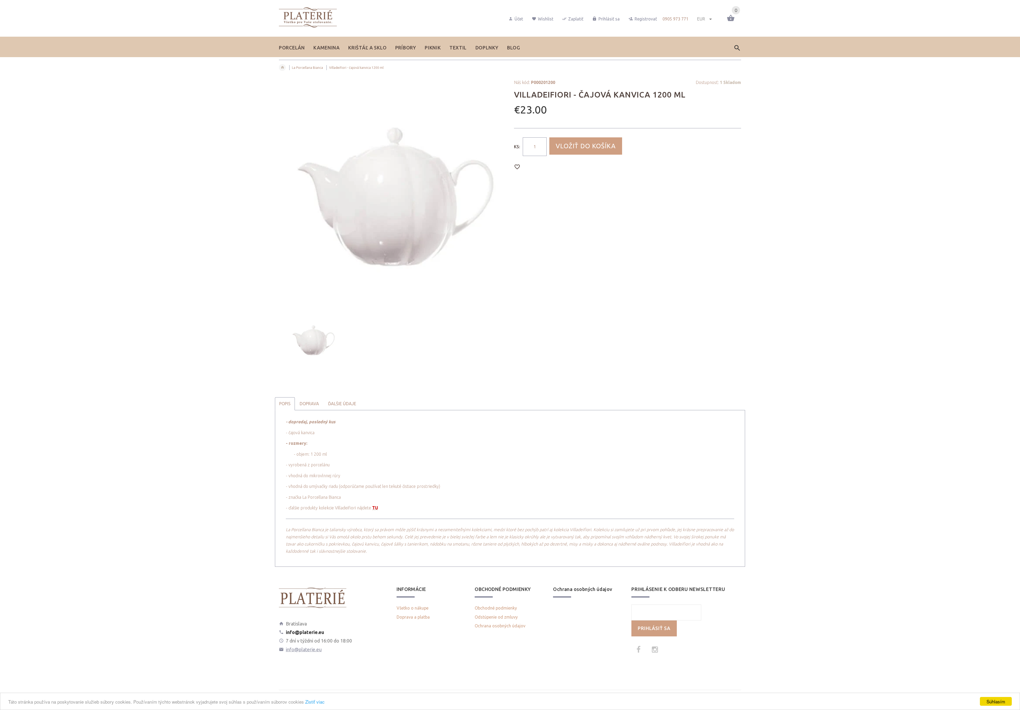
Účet (519, 18)
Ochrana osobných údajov (500, 625)
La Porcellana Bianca (307, 67)
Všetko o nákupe (412, 608)
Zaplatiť (575, 18)
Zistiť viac (315, 701)
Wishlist (545, 18)
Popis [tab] (285, 403)
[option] (392, 193)
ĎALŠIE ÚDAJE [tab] (342, 403)
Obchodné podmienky (496, 608)
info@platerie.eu (304, 649)
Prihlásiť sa (609, 18)
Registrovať (646, 18)
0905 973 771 (675, 18)
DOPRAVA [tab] (309, 403)
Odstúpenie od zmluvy (496, 617)
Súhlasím (996, 701)
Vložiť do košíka (586, 146)
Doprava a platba (413, 617)
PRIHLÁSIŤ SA (654, 628)
